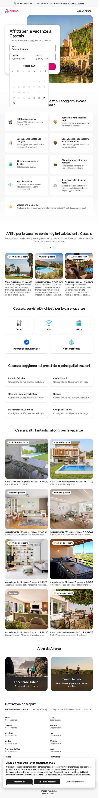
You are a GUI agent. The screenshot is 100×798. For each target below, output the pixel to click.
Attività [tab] (87, 709)
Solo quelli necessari (47, 782)
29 (39, 98)
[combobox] (33, 49)
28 (34, 98)
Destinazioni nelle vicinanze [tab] (16, 709)
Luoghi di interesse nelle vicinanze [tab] (65, 709)
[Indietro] (44, 248)
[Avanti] (54, 248)
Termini (53, 793)
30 (44, 98)
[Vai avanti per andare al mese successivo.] (44, 66)
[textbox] (21, 58)
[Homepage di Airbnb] (11, 11)
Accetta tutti (19, 782)
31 (14, 103)
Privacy (45, 793)
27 (29, 98)
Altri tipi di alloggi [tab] (40, 709)
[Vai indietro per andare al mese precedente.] (14, 66)
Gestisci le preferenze (75, 782)
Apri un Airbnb (84, 11)
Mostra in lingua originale (73, 3)
